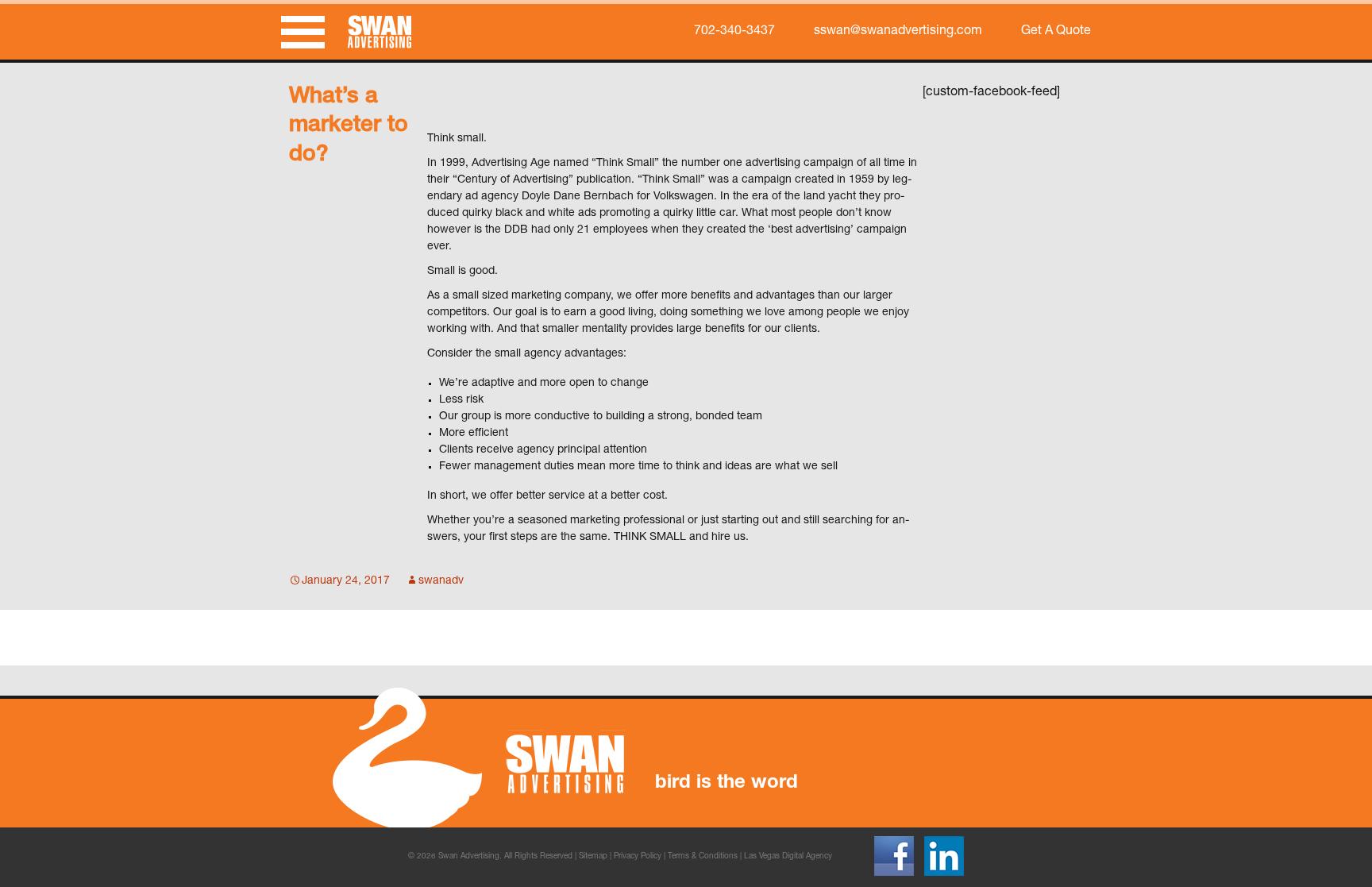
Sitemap (593, 857)
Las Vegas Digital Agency (788, 857)
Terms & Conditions (703, 857)
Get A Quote (1056, 31)
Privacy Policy (637, 857)
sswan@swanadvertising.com (898, 31)
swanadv (441, 581)
